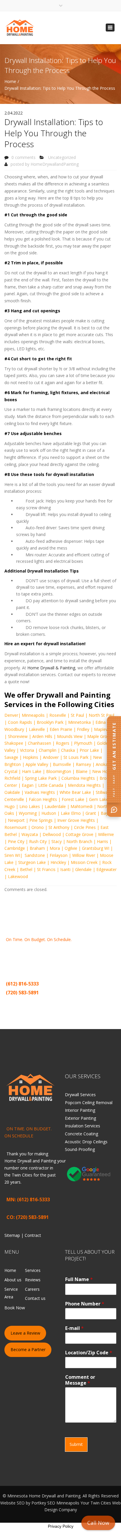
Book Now (14, 1307)
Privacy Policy (60, 1526)
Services (33, 1270)
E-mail (74, 1328)
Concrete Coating (81, 1134)
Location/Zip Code (88, 1353)
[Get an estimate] (114, 810)
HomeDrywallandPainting (55, 164)
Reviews (33, 1280)
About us (12, 1280)
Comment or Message (80, 1380)
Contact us (35, 1298)
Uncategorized (62, 157)
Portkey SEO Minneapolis (55, 1503)
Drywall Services (80, 1094)
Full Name (79, 1279)
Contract (34, 1002)
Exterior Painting (80, 1118)
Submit (76, 1444)
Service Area (11, 1293)
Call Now (98, 1522)
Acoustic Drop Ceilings (86, 1141)
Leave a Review (25, 1333)
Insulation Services (82, 1126)
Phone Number (84, 1304)
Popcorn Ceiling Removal (88, 1102)
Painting (92, 953)
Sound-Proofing (80, 1149)
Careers (32, 1289)
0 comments (23, 157)
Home (10, 81)
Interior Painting (80, 1110)
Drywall (69, 953)
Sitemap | (16, 1002)
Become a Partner (28, 1349)
